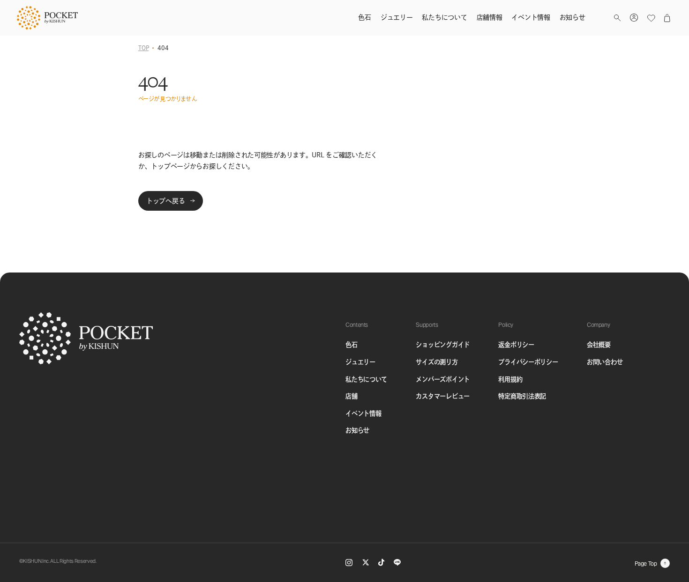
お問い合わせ (604, 362)
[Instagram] (348, 562)
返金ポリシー (516, 344)
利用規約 (510, 379)
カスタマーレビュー (443, 396)
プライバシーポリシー (528, 362)
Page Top (646, 563)
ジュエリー (360, 362)
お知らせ (357, 430)
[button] (617, 18)
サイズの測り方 (436, 362)
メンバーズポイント (443, 379)
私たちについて (366, 379)
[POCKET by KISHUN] (47, 17)
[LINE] (397, 562)
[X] (365, 562)
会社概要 (599, 344)
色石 (351, 344)
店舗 (351, 396)
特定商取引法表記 (522, 396)
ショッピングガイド (443, 344)
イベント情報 (363, 413)
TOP (143, 48)
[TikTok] (381, 562)
